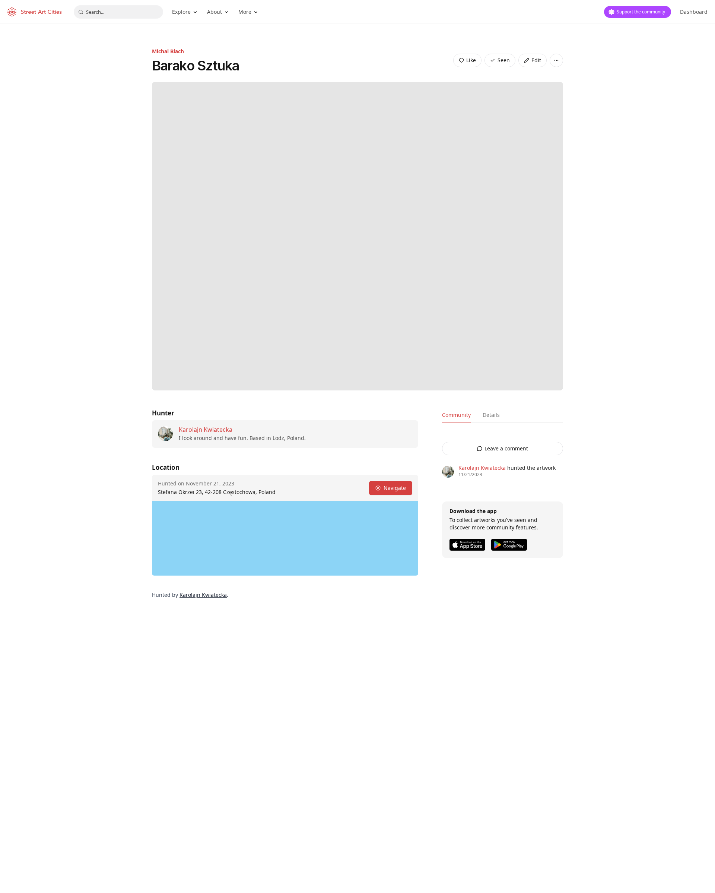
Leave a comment (506, 448)
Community (456, 414)
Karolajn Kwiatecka (205, 429)
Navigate (395, 487)
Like (471, 60)
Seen (504, 60)
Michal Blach (168, 51)
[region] (285, 538)
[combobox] (118, 12)
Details (491, 414)
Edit (536, 60)
